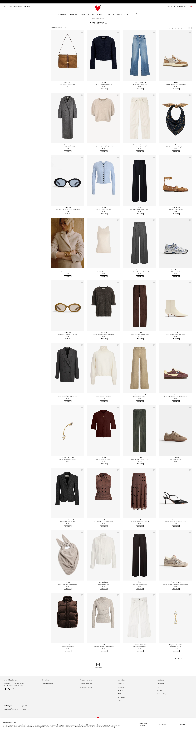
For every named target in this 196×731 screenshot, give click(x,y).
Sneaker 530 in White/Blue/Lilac (176, 271)
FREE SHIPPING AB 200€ (98, 1)
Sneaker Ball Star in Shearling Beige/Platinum (175, 584)
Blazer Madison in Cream (67, 271)
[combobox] (131, 14)
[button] (63, 14)
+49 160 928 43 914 (17, 683)
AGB (158, 687)
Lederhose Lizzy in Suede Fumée (140, 459)
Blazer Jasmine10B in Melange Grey (67, 396)
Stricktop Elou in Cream (103, 271)
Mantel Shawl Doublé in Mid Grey (68, 147)
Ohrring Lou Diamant (175, 646)
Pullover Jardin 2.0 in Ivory (103, 396)
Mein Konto (171, 6)
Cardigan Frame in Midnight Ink (103, 84)
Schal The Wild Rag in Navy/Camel (175, 147)
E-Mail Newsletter (47, 683)
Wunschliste (181, 6)
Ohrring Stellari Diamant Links (67, 459)
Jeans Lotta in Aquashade (139, 84)
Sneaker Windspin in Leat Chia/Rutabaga (175, 396)
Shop (93, 18)
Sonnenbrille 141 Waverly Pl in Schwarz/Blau (67, 209)
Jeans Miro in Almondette (139, 147)
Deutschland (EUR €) (10, 709)
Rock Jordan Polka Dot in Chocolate (139, 521)
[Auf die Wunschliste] (82, 32)
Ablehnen (182, 724)
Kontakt (120, 690)
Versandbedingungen (86, 687)
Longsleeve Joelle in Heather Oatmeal (103, 646)
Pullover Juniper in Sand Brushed (104, 147)
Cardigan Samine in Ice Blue (103, 209)
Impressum (121, 697)
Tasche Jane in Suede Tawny (67, 84)
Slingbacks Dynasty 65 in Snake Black (175, 521)
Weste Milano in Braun (68, 646)
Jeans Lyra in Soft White (139, 646)
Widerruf (159, 690)
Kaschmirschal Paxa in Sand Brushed (67, 584)
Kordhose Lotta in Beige (139, 396)
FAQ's (120, 694)
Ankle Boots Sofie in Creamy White (175, 334)
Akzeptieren (162, 724)
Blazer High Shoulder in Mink (68, 521)
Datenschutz (160, 683)
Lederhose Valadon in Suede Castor (139, 334)
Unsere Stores (122, 687)
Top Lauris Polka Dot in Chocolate (103, 521)
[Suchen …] (137, 14)
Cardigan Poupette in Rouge (103, 459)
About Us (121, 683)
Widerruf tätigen (162, 694)
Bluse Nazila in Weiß (103, 584)
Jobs (119, 700)
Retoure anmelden (86, 683)
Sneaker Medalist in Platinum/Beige (175, 84)
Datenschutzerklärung (108, 727)
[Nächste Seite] (185, 28)
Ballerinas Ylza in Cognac (176, 209)
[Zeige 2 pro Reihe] (191, 28)
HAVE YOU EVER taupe (176, 459)
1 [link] (169, 28)
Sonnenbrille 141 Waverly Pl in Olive (67, 334)
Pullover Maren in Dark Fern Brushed (104, 334)
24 (181, 28)
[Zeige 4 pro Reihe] (189, 28)
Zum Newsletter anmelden (13, 6)
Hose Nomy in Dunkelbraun (139, 584)
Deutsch (24, 709)
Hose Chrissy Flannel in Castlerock (139, 271)
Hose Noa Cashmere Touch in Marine (140, 209)
